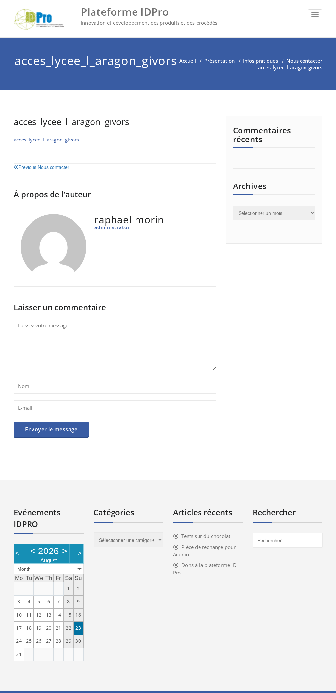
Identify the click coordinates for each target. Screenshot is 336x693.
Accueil (187, 60)
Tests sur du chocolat (205, 536)
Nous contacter (304, 60)
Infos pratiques (260, 60)
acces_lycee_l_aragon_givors (46, 139)
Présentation (219, 60)
